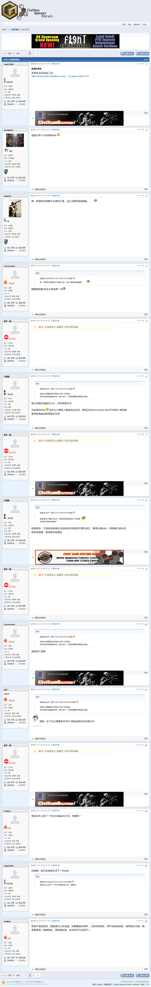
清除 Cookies (97, 984)
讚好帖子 (137, 24)
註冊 (123, 24)
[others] (7, 59)
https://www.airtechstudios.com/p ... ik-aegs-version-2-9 (60, 76)
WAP (143, 984)
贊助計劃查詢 (40, 189)
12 (146, 745)
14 (146, 865)
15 (146, 921)
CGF (4, 29)
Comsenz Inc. (39, 982)
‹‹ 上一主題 (6, 53)
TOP (146, 113)
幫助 (145, 24)
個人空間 (10, 101)
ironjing (7, 811)
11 (146, 689)
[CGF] (27, 20)
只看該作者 (55, 64)
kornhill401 (8, 130)
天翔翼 (6, 377)
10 (146, 624)
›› (37, 53)
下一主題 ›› (16, 53)
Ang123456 (9, 64)
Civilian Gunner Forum (122, 984)
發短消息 (22, 101)
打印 (146, 60)
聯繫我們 (107, 984)
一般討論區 (14, 29)
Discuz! (17, 982)
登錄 (129, 24)
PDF (6, 690)
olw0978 (7, 196)
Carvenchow (9, 266)
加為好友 (10, 104)
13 (146, 811)
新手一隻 (7, 321)
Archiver (135, 984)
